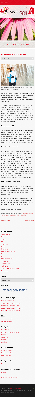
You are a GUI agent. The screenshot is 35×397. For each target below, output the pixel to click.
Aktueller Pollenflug (7, 321)
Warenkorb (4, 244)
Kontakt (3, 339)
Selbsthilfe (23, 215)
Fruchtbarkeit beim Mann (8, 301)
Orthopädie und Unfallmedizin (10, 215)
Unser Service (5, 337)
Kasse (3, 246)
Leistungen (4, 237)
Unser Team (4, 335)
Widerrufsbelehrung (7, 258)
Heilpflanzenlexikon (7, 353)
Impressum (4, 254)
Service (3, 239)
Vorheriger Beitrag (5, 220)
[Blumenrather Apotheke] (17, 11)
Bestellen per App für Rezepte (10, 332)
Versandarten (5, 261)
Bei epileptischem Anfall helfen (10, 310)
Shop (2, 241)
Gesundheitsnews (27, 213)
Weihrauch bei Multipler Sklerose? (11, 303)
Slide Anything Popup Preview (10, 268)
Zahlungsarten (5, 263)
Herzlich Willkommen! (7, 330)
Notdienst (4, 342)
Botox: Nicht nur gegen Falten (10, 305)
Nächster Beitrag (29, 220)
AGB (2, 256)
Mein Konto (4, 249)
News (3, 364)
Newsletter (4, 271)
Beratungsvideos (6, 355)
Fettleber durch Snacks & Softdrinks (12, 308)
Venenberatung (5, 234)
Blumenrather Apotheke (16, 388)
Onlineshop (4, 266)
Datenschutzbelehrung (8, 251)
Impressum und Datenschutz (9, 377)
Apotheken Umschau (7, 319)
